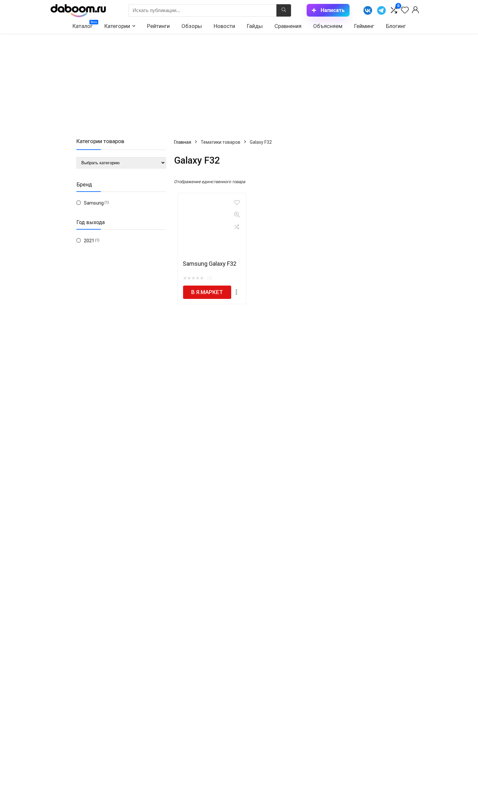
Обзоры (191, 26)
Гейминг (364, 26)
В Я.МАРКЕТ (207, 292)
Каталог (85, 24)
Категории (117, 26)
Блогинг (396, 26)
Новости (224, 26)
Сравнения (287, 26)
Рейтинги (158, 26)
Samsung (94, 203)
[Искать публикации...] (283, 10)
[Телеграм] (381, 10)
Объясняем (327, 26)
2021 (89, 240)
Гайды (255, 26)
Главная (182, 142)
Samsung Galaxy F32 (209, 263)
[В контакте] (368, 10)
